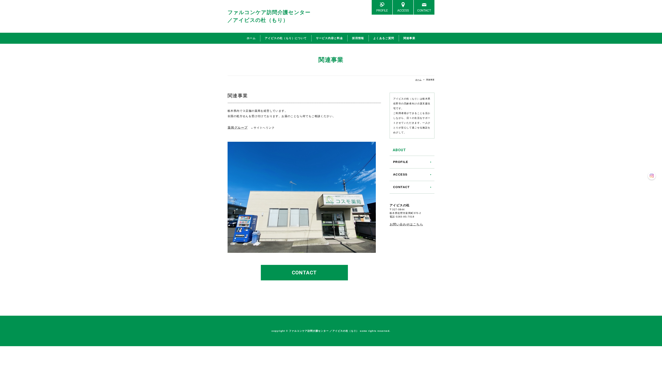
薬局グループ (238, 127)
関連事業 (409, 38)
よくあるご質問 (383, 38)
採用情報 (358, 38)
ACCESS (403, 10)
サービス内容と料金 (329, 38)
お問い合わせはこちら (406, 224)
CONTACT (424, 10)
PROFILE (382, 10)
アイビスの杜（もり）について (286, 38)
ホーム (251, 38)
